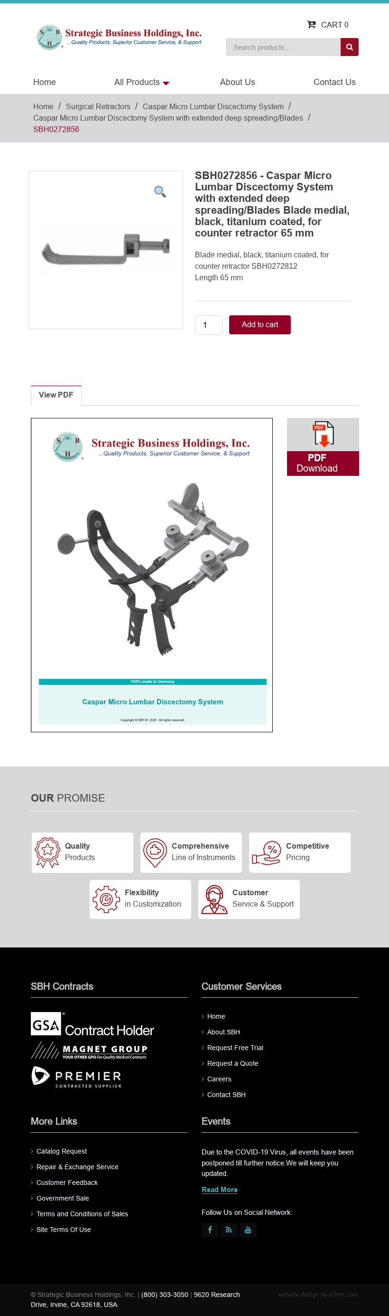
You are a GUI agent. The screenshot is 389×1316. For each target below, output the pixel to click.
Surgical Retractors (98, 107)
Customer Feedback (67, 1182)
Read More (220, 1190)
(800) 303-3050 (164, 1294)
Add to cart (260, 325)
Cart (335, 25)
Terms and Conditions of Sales (82, 1214)
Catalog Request (62, 1151)
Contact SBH (226, 1094)
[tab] (56, 396)
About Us (237, 82)
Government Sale (63, 1198)
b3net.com (343, 1294)
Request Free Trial (235, 1047)
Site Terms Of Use (64, 1229)
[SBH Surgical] (119, 36)
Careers (219, 1079)
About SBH (223, 1032)
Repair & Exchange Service (78, 1167)
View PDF (56, 395)
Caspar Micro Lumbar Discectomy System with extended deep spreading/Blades (168, 118)
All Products (137, 82)
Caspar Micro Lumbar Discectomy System (213, 107)
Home (44, 82)
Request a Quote (233, 1063)
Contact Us (335, 82)
